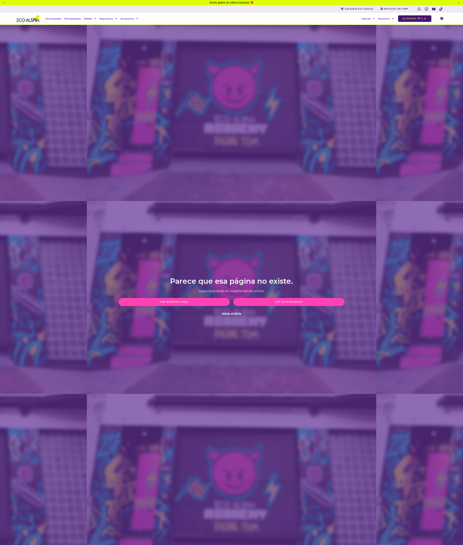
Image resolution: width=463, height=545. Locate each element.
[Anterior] (4, 2)
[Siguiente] (459, 2)
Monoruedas (53, 18)
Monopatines (72, 18)
